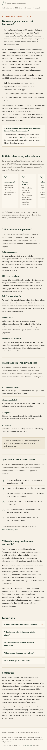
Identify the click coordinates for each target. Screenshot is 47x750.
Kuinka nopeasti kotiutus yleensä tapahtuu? (21, 624)
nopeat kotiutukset (22, 137)
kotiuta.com (28, 745)
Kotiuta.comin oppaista (10, 529)
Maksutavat (18, 8)
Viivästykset (27, 8)
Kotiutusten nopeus (8, 8)
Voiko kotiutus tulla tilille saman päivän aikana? (19, 633)
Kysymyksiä (36, 8)
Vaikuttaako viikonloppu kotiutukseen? (19, 653)
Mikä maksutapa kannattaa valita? (17, 660)
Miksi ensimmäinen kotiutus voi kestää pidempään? (19, 644)
